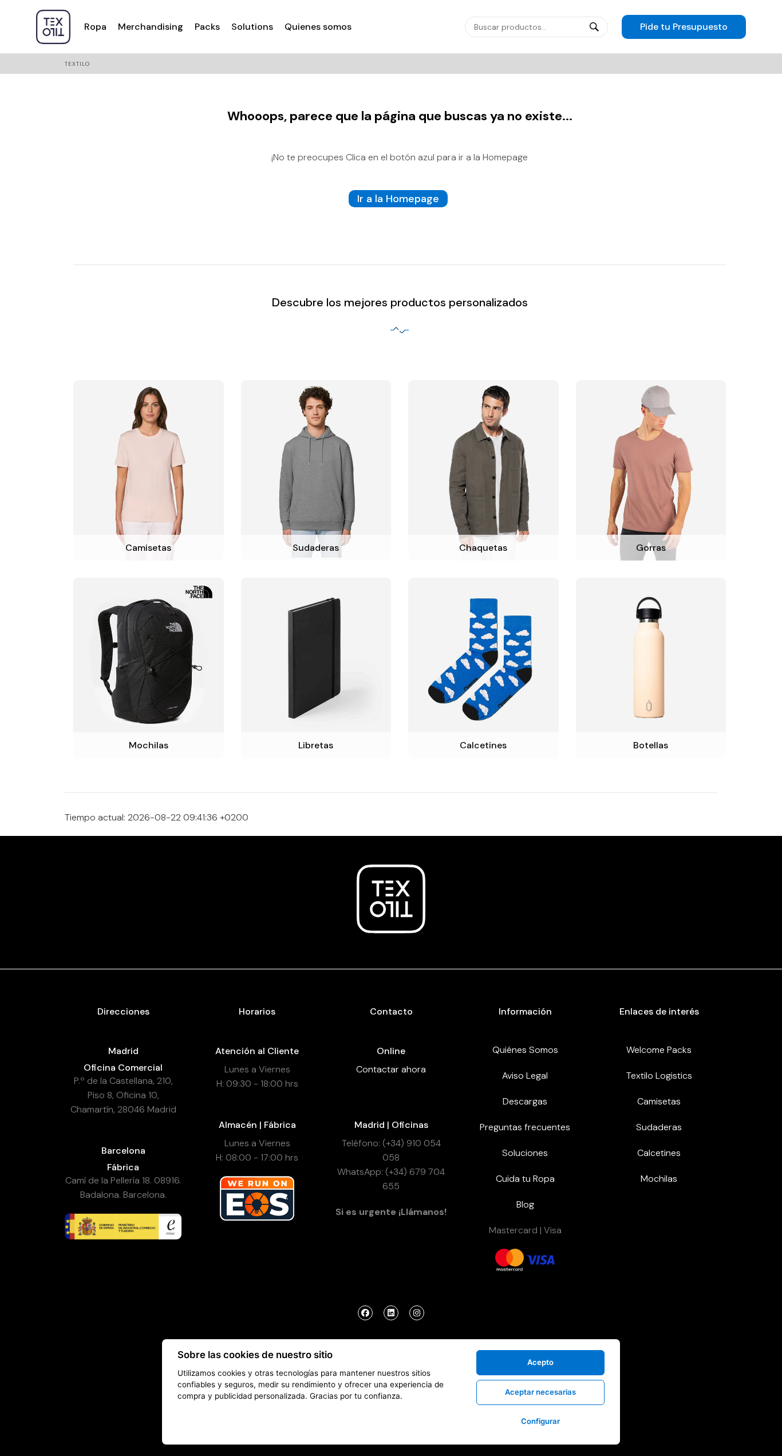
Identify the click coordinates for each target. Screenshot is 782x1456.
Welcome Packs (659, 1050)
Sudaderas (659, 1127)
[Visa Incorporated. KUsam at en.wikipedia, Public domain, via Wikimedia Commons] (540, 1259)
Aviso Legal (525, 1076)
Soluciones (525, 1153)
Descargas (525, 1101)
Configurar (540, 1421)
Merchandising (150, 27)
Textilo (77, 64)
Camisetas (659, 1101)
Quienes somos (318, 27)
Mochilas (659, 1179)
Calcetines (659, 1153)
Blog (525, 1204)
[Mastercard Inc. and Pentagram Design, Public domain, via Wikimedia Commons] (509, 1259)
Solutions (252, 27)
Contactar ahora (391, 1069)
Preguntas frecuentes (525, 1127)
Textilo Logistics (659, 1076)
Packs (207, 27)
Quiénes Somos (525, 1050)
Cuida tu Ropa (525, 1179)
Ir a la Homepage (398, 199)
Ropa (95, 27)
